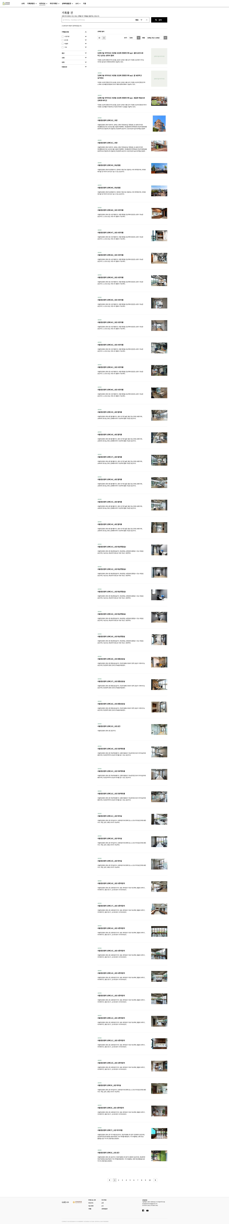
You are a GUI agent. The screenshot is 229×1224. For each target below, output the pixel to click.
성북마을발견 (104, 1209)
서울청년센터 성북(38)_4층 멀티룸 (110, 434)
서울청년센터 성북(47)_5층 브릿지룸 (110, 232)
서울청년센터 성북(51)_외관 (107, 143)
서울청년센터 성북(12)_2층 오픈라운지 (111, 1018)
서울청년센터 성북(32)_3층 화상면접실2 (112, 569)
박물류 (66, 44)
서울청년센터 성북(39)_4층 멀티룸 (110, 412)
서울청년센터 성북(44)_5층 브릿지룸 (110, 300)
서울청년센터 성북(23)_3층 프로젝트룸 (111, 771)
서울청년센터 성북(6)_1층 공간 (108, 1152)
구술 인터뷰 (90, 1206)
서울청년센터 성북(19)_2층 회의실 (110, 861)
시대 (63, 58)
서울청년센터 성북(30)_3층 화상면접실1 (112, 614)
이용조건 (64, 67)
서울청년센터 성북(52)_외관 (107, 120)
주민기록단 (104, 1200)
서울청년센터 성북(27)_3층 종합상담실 (111, 681)
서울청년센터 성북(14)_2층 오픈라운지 (111, 973)
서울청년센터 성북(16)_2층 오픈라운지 (111, 928)
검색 (160, 20)
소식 (102, 1206)
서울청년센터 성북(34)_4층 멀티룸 (110, 524)
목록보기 (104, 38)
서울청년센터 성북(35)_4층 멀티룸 (110, 502)
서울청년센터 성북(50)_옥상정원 (109, 165)
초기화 (147, 20)
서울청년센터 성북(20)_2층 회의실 (110, 838)
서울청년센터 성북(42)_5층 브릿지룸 (110, 345)
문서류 (66, 40)
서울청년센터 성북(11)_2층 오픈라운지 (111, 1040)
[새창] (65, 1202)
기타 (65, 47)
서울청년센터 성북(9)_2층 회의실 (109, 1085)
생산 (63, 53)
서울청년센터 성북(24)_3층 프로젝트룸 (111, 748)
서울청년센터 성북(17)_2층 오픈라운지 (111, 906)
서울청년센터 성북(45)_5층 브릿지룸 (110, 277)
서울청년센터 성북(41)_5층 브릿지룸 (110, 367)
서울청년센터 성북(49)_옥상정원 (109, 187)
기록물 (89, 1209)
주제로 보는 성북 (92, 1200)
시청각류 (66, 36)
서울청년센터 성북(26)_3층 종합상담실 (111, 704)
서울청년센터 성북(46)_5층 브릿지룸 (110, 255)
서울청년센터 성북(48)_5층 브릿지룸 (110, 210)
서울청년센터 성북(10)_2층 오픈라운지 (111, 1063)
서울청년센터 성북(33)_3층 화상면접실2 (112, 546)
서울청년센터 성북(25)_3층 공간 (109, 726)
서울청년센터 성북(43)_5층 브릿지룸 (110, 322)
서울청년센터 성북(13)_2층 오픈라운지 (111, 995)
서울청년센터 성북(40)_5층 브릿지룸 (110, 389)
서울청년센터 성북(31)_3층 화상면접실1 (112, 591)
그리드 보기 (99, 38)
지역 (63, 62)
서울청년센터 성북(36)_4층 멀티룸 (110, 479)
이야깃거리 (90, 1203)
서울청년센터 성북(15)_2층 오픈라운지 (111, 950)
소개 (102, 1203)
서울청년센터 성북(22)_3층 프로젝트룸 (111, 793)
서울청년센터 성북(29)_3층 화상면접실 (111, 636)
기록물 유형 (65, 32)
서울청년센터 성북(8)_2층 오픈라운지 (111, 1108)
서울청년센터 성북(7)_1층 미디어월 (110, 1130)
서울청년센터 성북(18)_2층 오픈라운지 (111, 883)
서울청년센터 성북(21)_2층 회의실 (110, 816)
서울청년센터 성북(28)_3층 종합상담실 (111, 659)
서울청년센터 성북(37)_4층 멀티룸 (110, 457)
